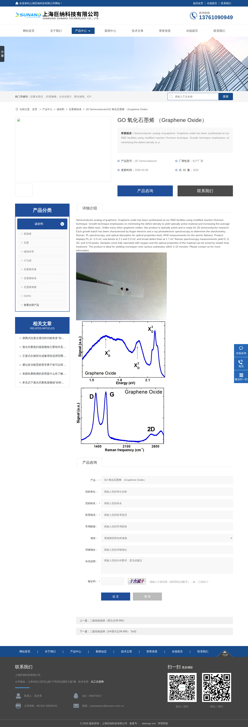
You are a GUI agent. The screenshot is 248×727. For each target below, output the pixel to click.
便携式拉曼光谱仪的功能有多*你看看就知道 (44, 338)
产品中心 (81, 30)
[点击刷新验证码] (137, 581)
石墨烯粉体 (75, 109)
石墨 (26, 242)
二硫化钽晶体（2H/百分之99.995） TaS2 (113, 631)
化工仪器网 (97, 681)
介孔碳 (27, 260)
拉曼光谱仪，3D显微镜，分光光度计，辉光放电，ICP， (62, 96)
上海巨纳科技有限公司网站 (45, 3)
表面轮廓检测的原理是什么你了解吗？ (44, 373)
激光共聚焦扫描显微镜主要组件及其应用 (44, 346)
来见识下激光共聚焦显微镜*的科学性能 (44, 382)
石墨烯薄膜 (30, 287)
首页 (35, 109)
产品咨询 (145, 191)
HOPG (27, 296)
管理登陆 (163, 723)
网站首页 (28, 30)
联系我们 (226, 3)
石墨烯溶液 (30, 269)
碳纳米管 (29, 251)
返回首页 (198, 3)
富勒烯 (27, 233)
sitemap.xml (149, 723)
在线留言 (212, 3)
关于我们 (56, 30)
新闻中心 (110, 30)
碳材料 (60, 109)
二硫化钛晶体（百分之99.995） (108, 620)
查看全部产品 (31, 304)
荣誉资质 (165, 30)
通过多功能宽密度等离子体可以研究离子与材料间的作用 (44, 364)
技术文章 (137, 30)
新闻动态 (101, 651)
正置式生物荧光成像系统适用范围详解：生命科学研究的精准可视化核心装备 (44, 355)
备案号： (134, 723)
